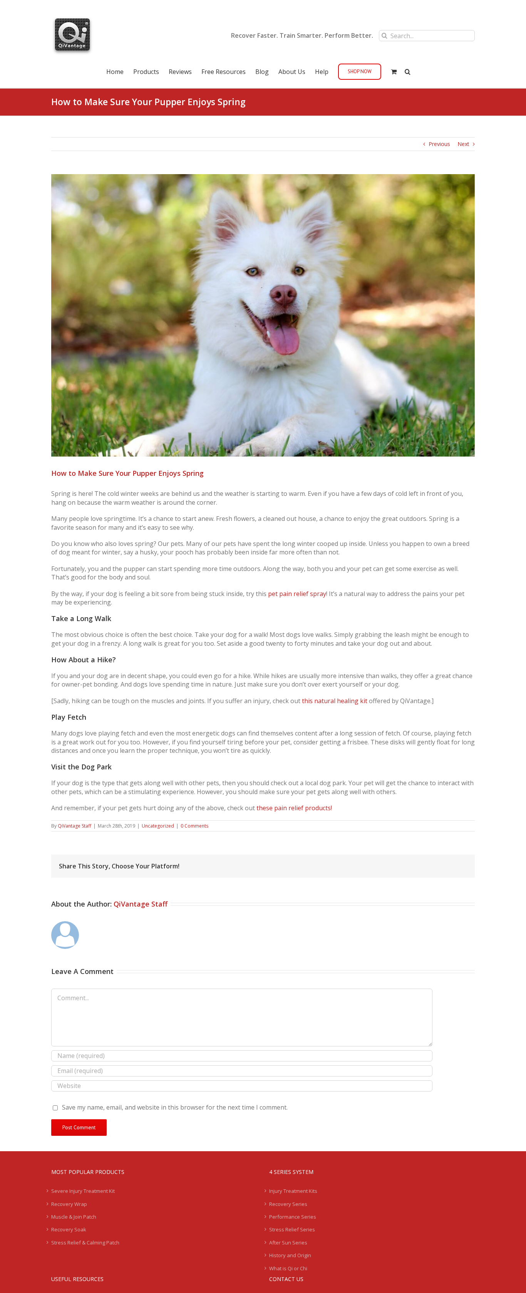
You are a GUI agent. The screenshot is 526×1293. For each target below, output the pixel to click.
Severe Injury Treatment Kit (83, 1190)
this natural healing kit (334, 701)
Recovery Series (288, 1204)
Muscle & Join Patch (73, 1216)
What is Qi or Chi (288, 1268)
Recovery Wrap (69, 1204)
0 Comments (194, 826)
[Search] (407, 71)
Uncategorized (158, 826)
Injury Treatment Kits (293, 1190)
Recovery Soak (68, 1229)
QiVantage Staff (74, 826)
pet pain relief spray (297, 593)
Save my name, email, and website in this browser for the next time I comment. (175, 1107)
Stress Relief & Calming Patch (85, 1242)
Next (463, 144)
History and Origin (290, 1255)
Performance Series (292, 1216)
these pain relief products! (294, 808)
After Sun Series (288, 1242)
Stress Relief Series (292, 1229)
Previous (439, 144)
